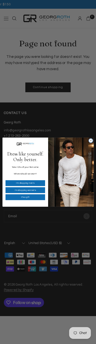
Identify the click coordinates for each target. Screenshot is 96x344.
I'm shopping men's (25, 183)
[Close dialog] (91, 140)
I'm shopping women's (25, 190)
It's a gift (25, 197)
